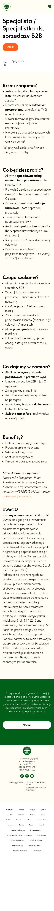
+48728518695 (25, 795)
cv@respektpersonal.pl (17, 799)
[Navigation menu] (49, 6)
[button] (10, 199)
